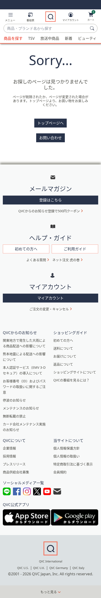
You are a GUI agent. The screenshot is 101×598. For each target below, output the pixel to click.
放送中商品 (49, 38)
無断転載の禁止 (14, 416)
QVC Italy (78, 568)
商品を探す (13, 38)
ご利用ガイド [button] (75, 249)
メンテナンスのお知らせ (21, 408)
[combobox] (46, 28)
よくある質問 (36, 260)
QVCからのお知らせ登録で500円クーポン (49, 211)
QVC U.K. (39, 568)
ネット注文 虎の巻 (66, 260)
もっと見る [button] (48, 592)
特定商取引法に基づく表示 (73, 464)
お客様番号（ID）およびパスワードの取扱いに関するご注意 (24, 386)
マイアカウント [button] (50, 298)
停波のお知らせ (14, 400)
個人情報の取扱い (66, 456)
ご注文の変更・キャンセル (49, 309)
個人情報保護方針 (66, 448)
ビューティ (87, 38)
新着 (68, 38)
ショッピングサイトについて (74, 372)
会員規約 (59, 472)
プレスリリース (14, 464)
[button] (10, 18)
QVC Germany (58, 568)
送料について (63, 348)
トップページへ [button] (50, 123)
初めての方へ (63, 340)
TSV (31, 38)
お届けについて (64, 356)
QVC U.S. (23, 568)
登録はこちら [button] (50, 200)
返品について (63, 364)
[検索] (92, 28)
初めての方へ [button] (26, 249)
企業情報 (9, 448)
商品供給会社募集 (16, 472)
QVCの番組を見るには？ (71, 380)
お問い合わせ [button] (50, 137)
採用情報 (9, 456)
